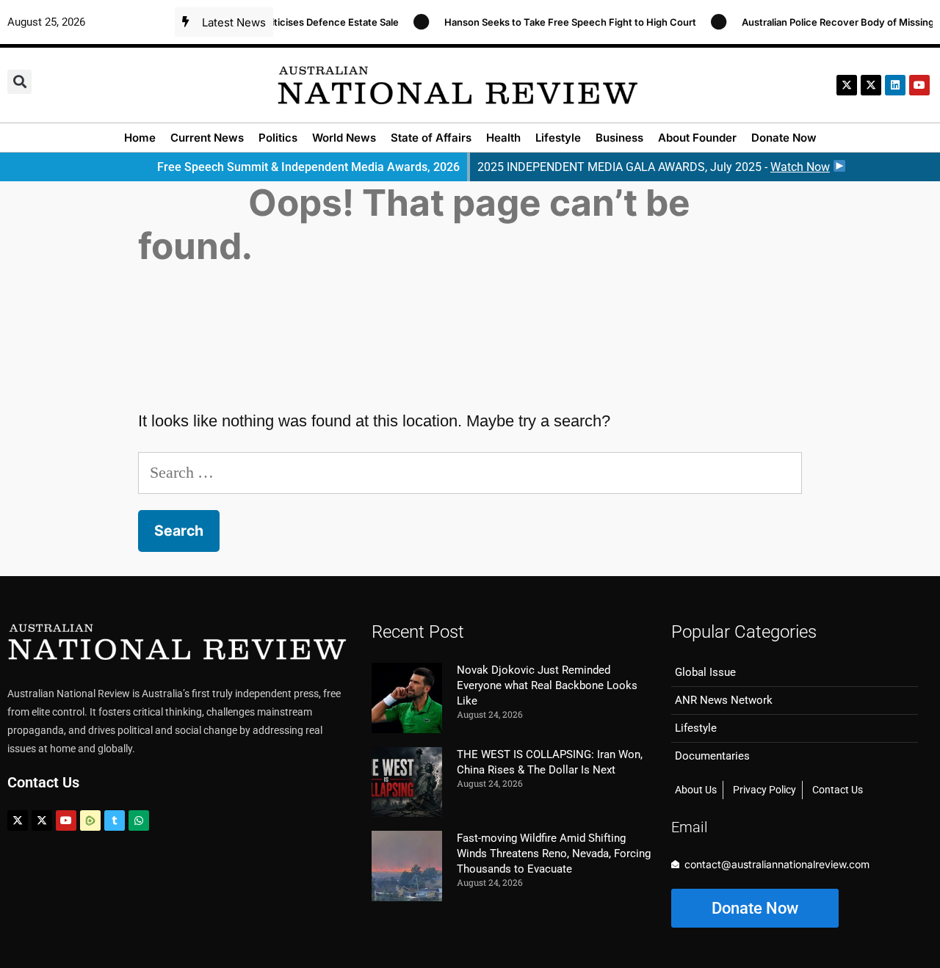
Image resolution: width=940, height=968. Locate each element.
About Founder (697, 138)
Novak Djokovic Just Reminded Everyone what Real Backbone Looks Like (547, 685)
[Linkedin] (895, 85)
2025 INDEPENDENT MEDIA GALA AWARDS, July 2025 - (653, 167)
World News (344, 138)
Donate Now (784, 138)
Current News (207, 138)
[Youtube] (66, 820)
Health (503, 138)
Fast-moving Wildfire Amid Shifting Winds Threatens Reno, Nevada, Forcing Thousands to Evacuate (554, 853)
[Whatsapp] (139, 820)
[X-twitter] (846, 85)
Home (140, 138)
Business (619, 138)
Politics (277, 138)
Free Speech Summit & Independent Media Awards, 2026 (308, 167)
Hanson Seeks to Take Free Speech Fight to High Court (560, 22)
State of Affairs (431, 138)
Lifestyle (558, 138)
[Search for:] (470, 472)
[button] (19, 82)
